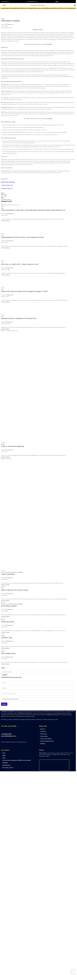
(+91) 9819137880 (5, 1)
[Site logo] (34, 5)
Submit (4, 704)
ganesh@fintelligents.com (32, 1)
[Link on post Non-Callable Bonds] (38, 385)
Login (56, 1)
